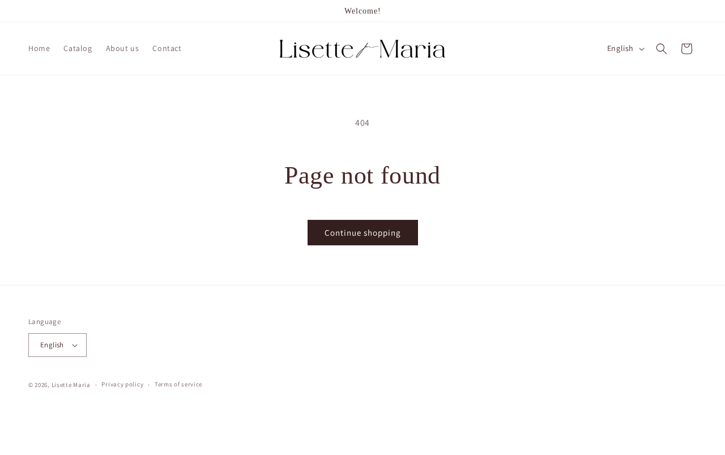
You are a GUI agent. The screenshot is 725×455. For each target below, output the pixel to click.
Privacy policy (122, 384)
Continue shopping (363, 232)
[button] (661, 48)
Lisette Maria (71, 385)
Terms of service (178, 384)
